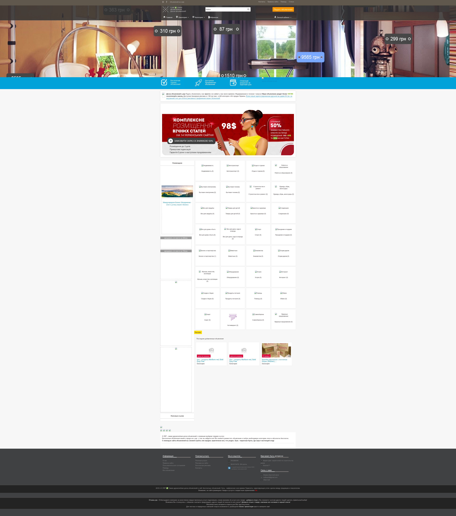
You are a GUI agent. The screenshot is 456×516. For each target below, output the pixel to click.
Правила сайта (273, 1)
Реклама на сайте (201, 463)
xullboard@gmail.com (270, 477)
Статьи (291, 1)
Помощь (284, 1)
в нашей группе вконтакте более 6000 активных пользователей (243, 468)
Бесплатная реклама (202, 465)
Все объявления (168, 470)
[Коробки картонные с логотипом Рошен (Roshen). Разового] (276, 350)
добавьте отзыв (252, 500)
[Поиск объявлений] (247, 9)
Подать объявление (283, 9)
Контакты (262, 1)
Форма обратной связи (271, 475)
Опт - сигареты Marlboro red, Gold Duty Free (210, 360)
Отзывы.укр (153, 500)
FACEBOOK (234, 460)
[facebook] (167, 1)
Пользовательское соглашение (174, 465)
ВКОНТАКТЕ (234, 464)
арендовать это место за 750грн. (176, 251)
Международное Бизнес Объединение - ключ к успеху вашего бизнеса (177, 203)
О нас (165, 460)
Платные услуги (201, 460)
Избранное (214, 17)
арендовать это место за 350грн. (177, 187)
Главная (169, 17)
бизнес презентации (246, 506)
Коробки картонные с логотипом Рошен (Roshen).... (274, 360)
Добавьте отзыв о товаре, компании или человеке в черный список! (266, 502)
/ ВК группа (243, 464)
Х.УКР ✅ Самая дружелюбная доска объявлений (178, 9)
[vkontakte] (163, 1)
